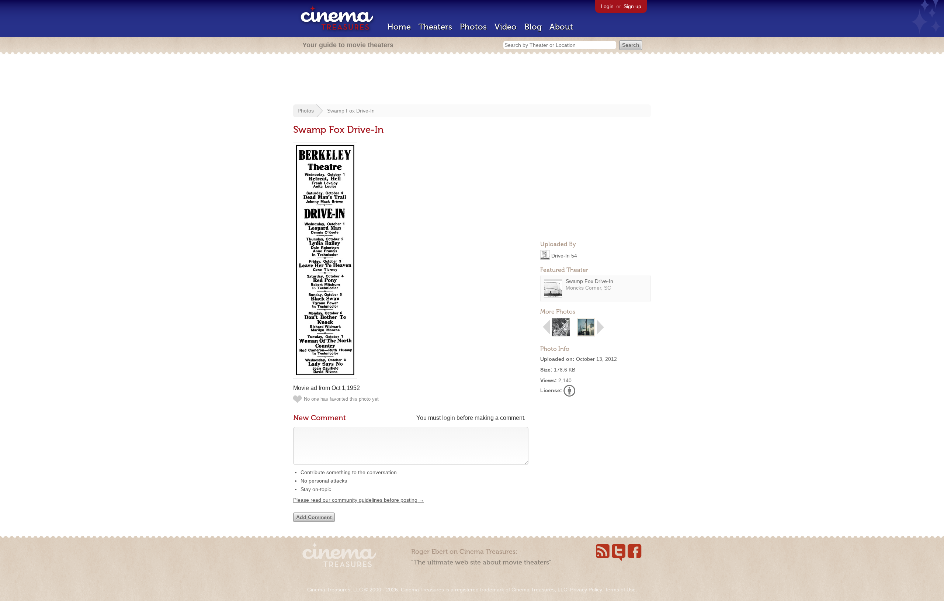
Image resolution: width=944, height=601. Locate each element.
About (561, 27)
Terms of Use (620, 590)
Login (607, 6)
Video (505, 27)
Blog (533, 27)
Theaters (435, 27)
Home (399, 27)
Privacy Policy (586, 590)
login (448, 418)
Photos (473, 27)
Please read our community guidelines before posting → (358, 500)
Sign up (632, 6)
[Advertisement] (472, 80)
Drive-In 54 (564, 255)
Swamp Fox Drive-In (351, 111)
